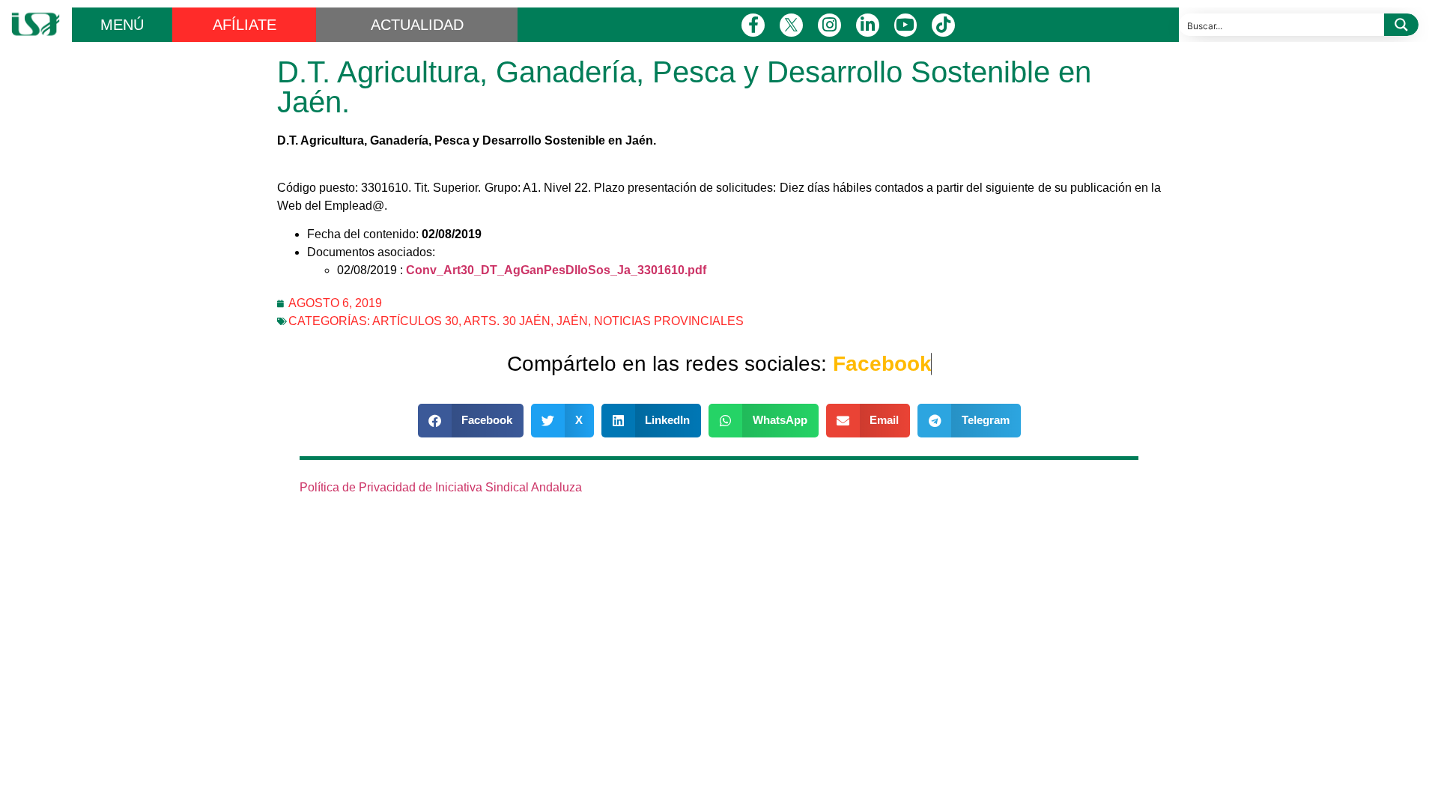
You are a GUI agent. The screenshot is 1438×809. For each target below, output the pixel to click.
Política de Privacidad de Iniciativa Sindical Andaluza (441, 487)
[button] (471, 420)
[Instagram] (829, 25)
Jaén (572, 321)
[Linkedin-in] (867, 25)
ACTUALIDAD (417, 24)
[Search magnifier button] (1401, 24)
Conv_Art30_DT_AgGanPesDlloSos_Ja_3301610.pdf (556, 270)
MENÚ (122, 24)
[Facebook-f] (753, 25)
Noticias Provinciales (669, 321)
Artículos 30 (415, 321)
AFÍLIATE (244, 24)
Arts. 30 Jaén (507, 321)
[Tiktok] (943, 25)
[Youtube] (905, 25)
